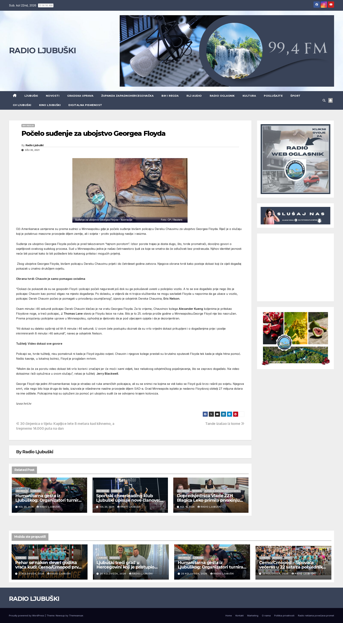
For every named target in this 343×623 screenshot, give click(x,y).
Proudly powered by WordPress (27, 615)
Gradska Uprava (80, 95)
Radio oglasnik (222, 95)
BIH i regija (170, 95)
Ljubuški (31, 95)
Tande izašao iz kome (223, 423)
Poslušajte (273, 95)
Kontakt (239, 615)
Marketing (252, 615)
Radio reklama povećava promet (316, 615)
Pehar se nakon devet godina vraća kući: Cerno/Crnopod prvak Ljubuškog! (49, 567)
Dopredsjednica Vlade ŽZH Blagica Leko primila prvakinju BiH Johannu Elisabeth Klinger (208, 500)
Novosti (52, 95)
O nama (266, 615)
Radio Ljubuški (34, 145)
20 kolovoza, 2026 (113, 573)
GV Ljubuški (22, 105)
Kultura (249, 95)
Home (228, 615)
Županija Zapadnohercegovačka (127, 95)
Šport (295, 95)
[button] (324, 100)
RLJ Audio (194, 95)
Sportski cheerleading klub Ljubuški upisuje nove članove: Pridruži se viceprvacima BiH (128, 500)
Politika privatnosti (284, 615)
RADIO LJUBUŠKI (42, 50)
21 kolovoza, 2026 (32, 573)
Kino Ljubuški (50, 105)
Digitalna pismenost (85, 105)
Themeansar (76, 615)
